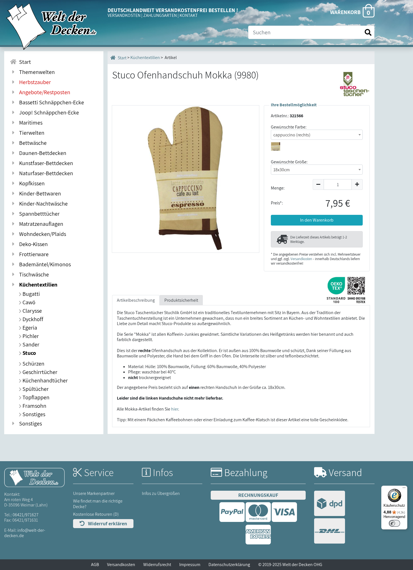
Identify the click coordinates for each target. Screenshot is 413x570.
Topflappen (35, 397)
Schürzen (32, 363)
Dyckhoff (32, 319)
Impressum (189, 564)
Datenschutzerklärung (229, 564)
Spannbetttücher (38, 213)
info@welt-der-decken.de (24, 533)
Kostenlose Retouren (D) (96, 514)
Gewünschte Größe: (289, 162)
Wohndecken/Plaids (41, 234)
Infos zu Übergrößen (161, 493)
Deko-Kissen (32, 244)
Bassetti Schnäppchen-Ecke (50, 102)
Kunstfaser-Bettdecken (45, 163)
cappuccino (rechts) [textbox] (291, 135)
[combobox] (317, 135)
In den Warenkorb (316, 220)
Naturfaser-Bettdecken (45, 173)
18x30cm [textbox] (281, 170)
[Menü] (404, 489)
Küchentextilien (37, 284)
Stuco (28, 353)
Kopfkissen (31, 183)
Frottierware (33, 254)
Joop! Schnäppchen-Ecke (48, 112)
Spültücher (35, 389)
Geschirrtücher (39, 372)
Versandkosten (301, 258)
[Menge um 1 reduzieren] (318, 184)
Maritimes (29, 122)
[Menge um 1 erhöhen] (357, 184)
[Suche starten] (368, 32)
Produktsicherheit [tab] (181, 300)
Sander (30, 344)
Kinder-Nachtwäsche (42, 203)
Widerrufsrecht (157, 564)
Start (24, 62)
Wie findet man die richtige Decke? (97, 503)
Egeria (29, 327)
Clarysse (31, 310)
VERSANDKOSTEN (124, 15)
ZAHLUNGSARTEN (160, 15)
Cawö (28, 302)
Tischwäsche (33, 274)
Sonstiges (33, 414)
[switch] (394, 523)
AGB (95, 564)
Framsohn (33, 405)
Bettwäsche (32, 143)
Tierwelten (30, 132)
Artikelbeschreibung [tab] (136, 300)
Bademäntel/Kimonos (44, 264)
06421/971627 (25, 515)
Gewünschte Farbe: (289, 127)
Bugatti (30, 294)
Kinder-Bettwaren (39, 193)
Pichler (30, 336)
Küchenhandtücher (44, 380)
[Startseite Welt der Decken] (34, 477)
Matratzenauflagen (40, 223)
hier (174, 409)
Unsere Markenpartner (94, 493)
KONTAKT (189, 15)
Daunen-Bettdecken (41, 153)
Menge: (278, 188)
